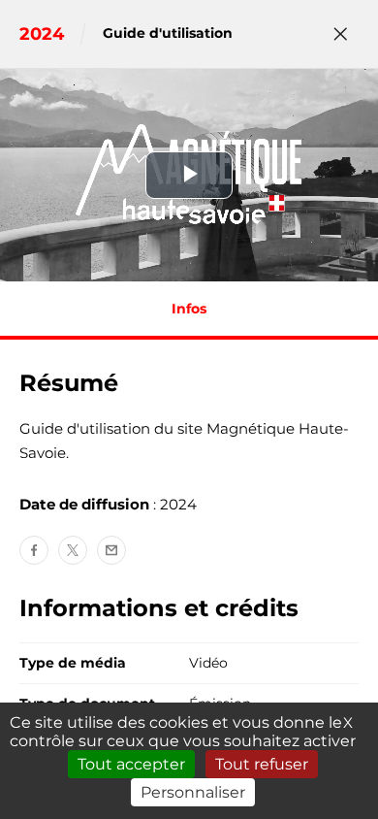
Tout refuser (261, 764)
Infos (189, 308)
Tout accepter (131, 764)
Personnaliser (193, 792)
